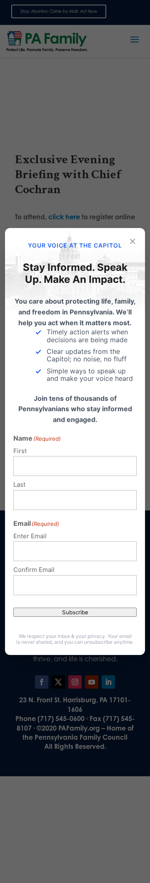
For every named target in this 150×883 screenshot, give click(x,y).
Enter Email (30, 536)
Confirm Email (34, 570)
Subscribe (75, 612)
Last (19, 484)
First (20, 451)
